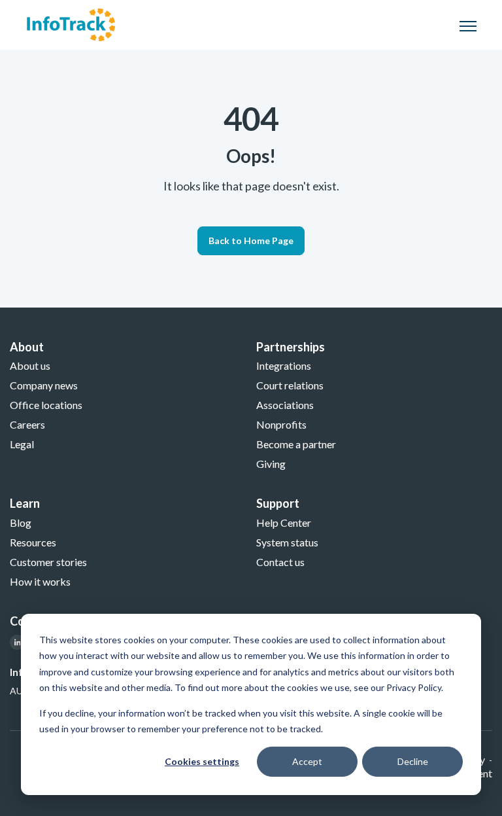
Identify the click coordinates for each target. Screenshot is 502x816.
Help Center (283, 522)
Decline (412, 761)
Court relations (290, 385)
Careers (27, 424)
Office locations (46, 405)
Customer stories (48, 562)
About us (30, 365)
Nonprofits (281, 424)
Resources (33, 542)
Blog (20, 522)
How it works (40, 581)
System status (287, 542)
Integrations (283, 365)
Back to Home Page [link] (251, 240)
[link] (70, 23)
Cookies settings (202, 761)
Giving (271, 463)
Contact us (280, 562)
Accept (307, 761)
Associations (285, 405)
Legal (22, 444)
